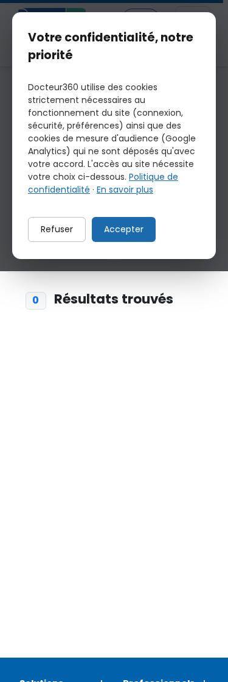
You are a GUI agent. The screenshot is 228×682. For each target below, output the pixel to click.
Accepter (123, 229)
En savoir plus (125, 189)
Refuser (57, 229)
